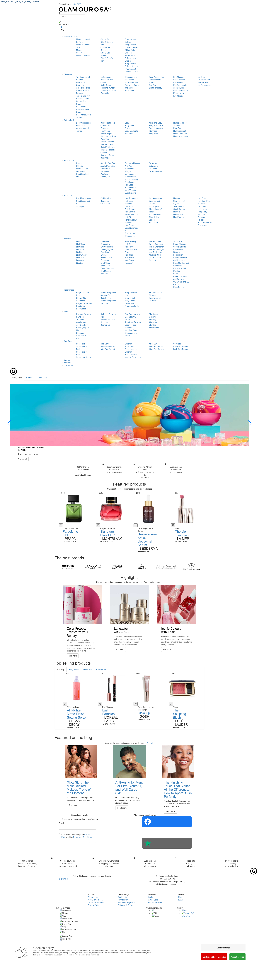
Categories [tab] (17, 377)
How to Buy (123, 899)
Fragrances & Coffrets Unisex (131, 46)
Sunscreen (80, 343)
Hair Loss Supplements (130, 186)
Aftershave (80, 300)
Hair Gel (176, 211)
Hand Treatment (180, 133)
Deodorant (80, 306)
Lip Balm (80, 257)
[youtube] (60, 878)
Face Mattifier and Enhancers (181, 264)
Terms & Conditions (96, 902)
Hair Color (202, 198)
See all (150, 743)
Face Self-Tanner (180, 346)
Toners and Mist (83, 95)
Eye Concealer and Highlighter (106, 248)
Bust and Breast (107, 155)
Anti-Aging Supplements (130, 167)
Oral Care (80, 171)
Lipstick (79, 262)
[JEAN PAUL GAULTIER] (117, 566)
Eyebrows (104, 260)
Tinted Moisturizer (108, 90)
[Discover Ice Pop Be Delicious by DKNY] (129, 415)
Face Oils (104, 93)
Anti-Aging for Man (133, 322)
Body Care (80, 125)
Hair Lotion (178, 214)
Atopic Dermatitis (107, 165)
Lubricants (153, 165)
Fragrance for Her (132, 306)
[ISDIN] (68, 566)
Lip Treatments (204, 85)
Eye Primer (105, 262)
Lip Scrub (80, 249)
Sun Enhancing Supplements (131, 180)
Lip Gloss (80, 246)
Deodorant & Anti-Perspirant (108, 137)
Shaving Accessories (154, 326)
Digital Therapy (155, 87)
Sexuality (153, 163)
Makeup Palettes (83, 55)
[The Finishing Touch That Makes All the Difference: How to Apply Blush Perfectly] (178, 761)
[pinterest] (64, 878)
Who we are (93, 897)
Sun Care (68, 341)
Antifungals (105, 176)
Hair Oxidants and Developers (205, 223)
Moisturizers (105, 77)
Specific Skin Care (108, 163)
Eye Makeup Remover (105, 272)
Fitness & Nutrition (132, 163)
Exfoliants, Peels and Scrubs (132, 86)
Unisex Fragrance (108, 292)
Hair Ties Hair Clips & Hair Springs (155, 217)
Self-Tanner (178, 343)
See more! (22, 459)
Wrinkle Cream (82, 98)
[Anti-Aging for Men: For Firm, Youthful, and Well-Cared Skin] (129, 761)
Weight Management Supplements (130, 174)
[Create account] (61, 27)
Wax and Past (179, 206)
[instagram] (62, 878)
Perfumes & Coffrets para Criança (130, 58)
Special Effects (179, 246)
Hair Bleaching (204, 201)
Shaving (152, 319)
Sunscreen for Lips (84, 357)
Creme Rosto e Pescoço (82, 91)
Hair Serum (129, 225)
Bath (127, 122)
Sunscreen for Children (131, 350)
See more (73, 655)
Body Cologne (106, 133)
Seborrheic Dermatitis (105, 170)
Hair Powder (178, 217)
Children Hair (106, 198)
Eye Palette (105, 265)
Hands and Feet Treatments (180, 124)
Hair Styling (178, 198)
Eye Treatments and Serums (180, 86)
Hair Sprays (130, 211)
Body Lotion (81, 308)
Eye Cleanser (179, 79)
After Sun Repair (156, 346)
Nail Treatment (179, 130)
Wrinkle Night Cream (82, 102)
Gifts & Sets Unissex (105, 54)
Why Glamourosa (95, 899)
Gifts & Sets (105, 39)
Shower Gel (81, 298)
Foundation (178, 254)
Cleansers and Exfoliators (131, 78)
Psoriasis (104, 174)
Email (61, 823)
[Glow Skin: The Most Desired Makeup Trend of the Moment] (81, 761)
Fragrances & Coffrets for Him (131, 70)
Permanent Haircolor (202, 218)
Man (66, 311)
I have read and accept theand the (76, 835)
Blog (180, 897)
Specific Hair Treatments (130, 234)
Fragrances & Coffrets (130, 40)
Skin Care (68, 74)
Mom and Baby (155, 122)
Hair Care (68, 195)
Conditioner (105, 203)
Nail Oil (128, 244)
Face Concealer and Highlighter (180, 258)
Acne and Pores (83, 87)
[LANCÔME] (92, 566)
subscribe (92, 842)
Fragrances (69, 289)
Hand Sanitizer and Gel (82, 175)
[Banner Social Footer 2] (167, 843)
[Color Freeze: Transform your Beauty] (82, 604)
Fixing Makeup (179, 244)
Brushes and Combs (154, 202)
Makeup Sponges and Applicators (156, 250)
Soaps (127, 128)
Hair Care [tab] (87, 669)
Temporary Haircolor (202, 213)
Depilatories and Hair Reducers (107, 143)
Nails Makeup (130, 241)
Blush (175, 273)
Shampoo (80, 206)
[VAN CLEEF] (191, 566)
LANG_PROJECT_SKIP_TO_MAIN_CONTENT (20, 1)
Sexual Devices (155, 171)
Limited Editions (71, 36)
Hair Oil (128, 217)
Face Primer (178, 287)
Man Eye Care (131, 330)
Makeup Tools (155, 241)
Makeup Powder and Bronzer (180, 277)
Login (150, 897)
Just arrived (69, 365)
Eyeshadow (105, 244)
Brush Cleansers (156, 244)
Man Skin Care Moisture (131, 318)
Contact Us (122, 897)
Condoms (153, 168)
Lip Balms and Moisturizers (204, 81)
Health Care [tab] (101, 669)
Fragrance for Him (84, 303)
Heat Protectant (131, 214)
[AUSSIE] (142, 566)
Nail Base (129, 254)
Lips (78, 241)
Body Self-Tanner (180, 349)
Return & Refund (155, 902)
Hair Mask (129, 206)
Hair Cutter (153, 222)
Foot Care (177, 128)
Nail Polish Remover (129, 261)
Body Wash (129, 125)
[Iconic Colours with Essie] (176, 604)
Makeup (67, 238)
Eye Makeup (178, 77)
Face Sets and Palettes (179, 269)
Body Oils (104, 157)
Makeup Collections (81, 51)
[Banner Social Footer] (167, 821)
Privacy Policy (93, 905)
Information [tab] (42, 377)
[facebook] (66, 878)
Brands (67, 359)
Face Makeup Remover (179, 250)
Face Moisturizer (107, 87)
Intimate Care (82, 168)
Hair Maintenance (83, 198)
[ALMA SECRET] (167, 566)
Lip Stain (80, 260)
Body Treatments (107, 122)
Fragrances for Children (155, 294)
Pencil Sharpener (156, 246)
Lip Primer (80, 244)
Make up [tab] (60, 669)
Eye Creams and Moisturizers (180, 91)
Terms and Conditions (82, 837)
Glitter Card (153, 899)
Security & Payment (126, 902)
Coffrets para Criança (106, 48)
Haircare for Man (83, 314)
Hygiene (79, 163)
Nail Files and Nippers (155, 258)
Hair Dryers (154, 206)
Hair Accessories (156, 198)
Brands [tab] (29, 377)
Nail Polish (129, 257)
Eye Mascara (106, 257)
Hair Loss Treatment (129, 202)
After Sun (153, 343)
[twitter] (68, 878)
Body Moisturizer (107, 147)
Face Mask (81, 106)
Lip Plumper (81, 254)
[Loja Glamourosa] (129, 9)
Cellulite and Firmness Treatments (105, 128)
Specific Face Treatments (130, 326)
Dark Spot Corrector (80, 83)
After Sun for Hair (107, 349)
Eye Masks (178, 95)
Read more (73, 805)
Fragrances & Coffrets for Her (131, 64)
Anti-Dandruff (130, 209)
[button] (9, 423)
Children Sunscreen (129, 345)
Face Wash (129, 90)
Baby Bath (153, 133)
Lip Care (201, 77)
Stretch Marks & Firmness (156, 129)
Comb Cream (179, 209)
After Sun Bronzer (156, 349)
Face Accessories (156, 77)
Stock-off (67, 362)
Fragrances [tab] (74, 669)
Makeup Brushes (156, 254)
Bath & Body (69, 120)
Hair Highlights (204, 209)
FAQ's (180, 899)
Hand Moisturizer (180, 136)
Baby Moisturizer (156, 125)
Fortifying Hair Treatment (131, 221)
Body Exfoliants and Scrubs (131, 132)
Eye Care (153, 85)
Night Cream (105, 85)
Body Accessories (83, 122)
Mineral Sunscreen (133, 357)
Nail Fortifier (130, 246)
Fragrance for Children (155, 299)
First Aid (79, 165)
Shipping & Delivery (126, 905)
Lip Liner (80, 252)
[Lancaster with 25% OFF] (129, 604)
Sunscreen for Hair (108, 346)
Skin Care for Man (132, 314)
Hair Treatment (131, 198)
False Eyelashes (107, 268)
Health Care (69, 160)
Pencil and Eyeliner (104, 253)
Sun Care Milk (131, 354)
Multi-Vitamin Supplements (130, 191)
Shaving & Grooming (153, 315)
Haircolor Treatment (202, 205)
